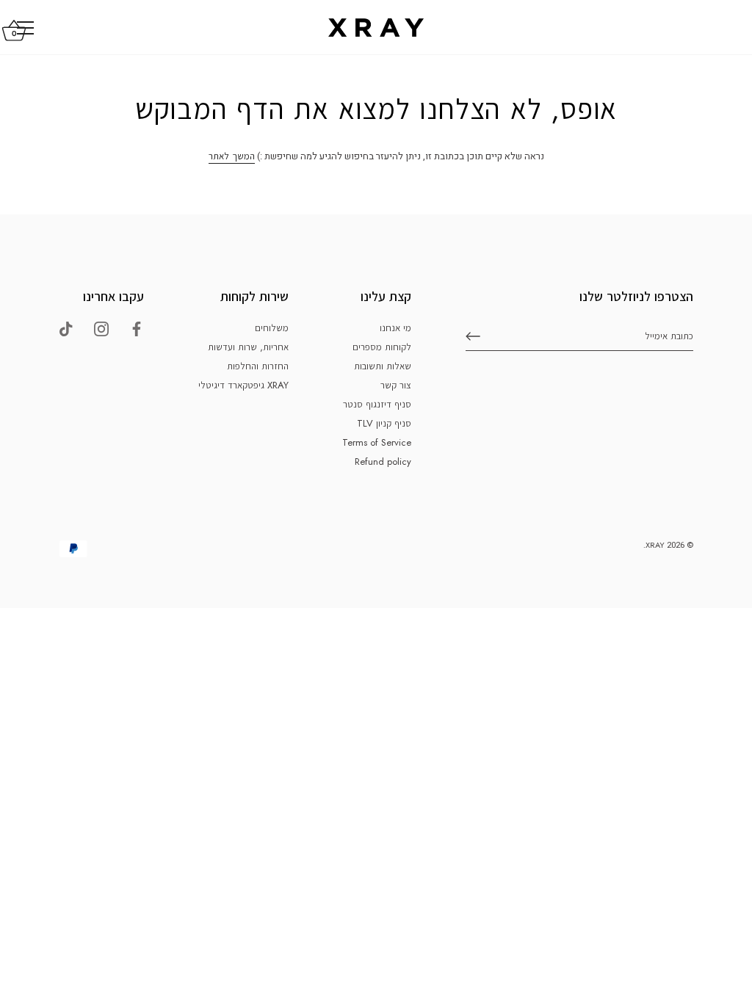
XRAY (655, 545)
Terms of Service (376, 442)
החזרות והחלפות (258, 366)
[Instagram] (101, 328)
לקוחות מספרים (381, 347)
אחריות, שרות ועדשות (248, 347)
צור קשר (395, 385)
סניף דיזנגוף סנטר (377, 404)
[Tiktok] (66, 328)
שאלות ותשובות (382, 366)
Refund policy (383, 461)
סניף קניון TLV (384, 423)
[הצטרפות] (473, 336)
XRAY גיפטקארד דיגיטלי (243, 385)
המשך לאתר (232, 156)
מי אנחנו (395, 328)
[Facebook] (136, 328)
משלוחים (272, 328)
